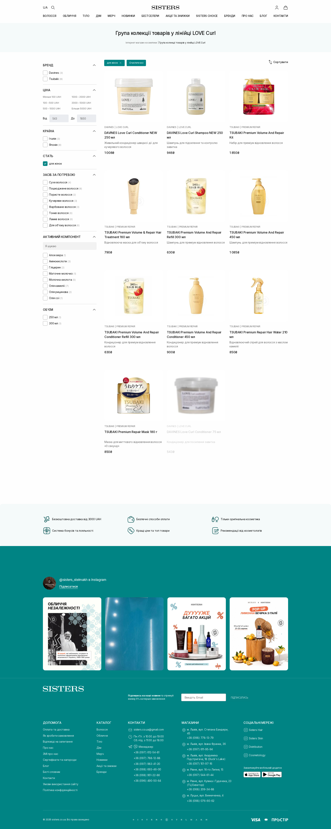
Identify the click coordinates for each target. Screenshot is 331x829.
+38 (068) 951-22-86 (147, 775)
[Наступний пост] (282, 634)
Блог (46, 766)
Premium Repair (251, 127)
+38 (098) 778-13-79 (200, 737)
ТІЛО (86, 15)
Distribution (255, 746)
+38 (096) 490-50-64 (147, 780)
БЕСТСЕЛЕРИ (150, 15)
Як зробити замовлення (58, 735)
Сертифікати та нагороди (59, 759)
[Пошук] (52, 7)
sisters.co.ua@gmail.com (149, 729)
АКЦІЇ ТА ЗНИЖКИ (178, 15)
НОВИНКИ (128, 15)
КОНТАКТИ (281, 15)
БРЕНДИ (229, 15)
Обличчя (102, 735)
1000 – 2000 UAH (81, 96)
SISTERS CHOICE (207, 15)
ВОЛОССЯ (49, 15)
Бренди (102, 771)
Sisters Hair (256, 729)
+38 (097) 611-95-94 (200, 749)
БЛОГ (263, 15)
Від (45, 118)
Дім (99, 747)
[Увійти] (276, 7)
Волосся (102, 729)
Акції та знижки (106, 766)
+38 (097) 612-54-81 (146, 752)
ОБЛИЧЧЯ (69, 15)
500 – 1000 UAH (51, 108)
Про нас (48, 747)
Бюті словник (51, 771)
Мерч (100, 753)
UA (45, 7)
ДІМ (98, 15)
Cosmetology (257, 755)
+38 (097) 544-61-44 (200, 775)
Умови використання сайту (60, 784)
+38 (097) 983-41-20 (147, 763)
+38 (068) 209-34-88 (200, 789)
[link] (285, 7)
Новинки (102, 759)
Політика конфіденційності (60, 790)
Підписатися (68, 586)
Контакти (49, 778)
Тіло (99, 741)
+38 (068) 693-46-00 (147, 769)
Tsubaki (234, 127)
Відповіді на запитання (58, 741)
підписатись (239, 697)
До (73, 118)
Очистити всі (136, 62)
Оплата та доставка (56, 729)
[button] (114, 63)
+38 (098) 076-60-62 (200, 800)
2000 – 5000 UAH (81, 102)
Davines (109, 127)
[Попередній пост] (49, 634)
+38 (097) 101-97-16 (199, 763)
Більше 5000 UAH (81, 108)
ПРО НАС (247, 15)
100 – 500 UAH (51, 102)
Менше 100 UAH (52, 96)
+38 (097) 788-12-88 (147, 758)
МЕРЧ (111, 15)
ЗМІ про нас (50, 753)
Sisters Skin (256, 738)
